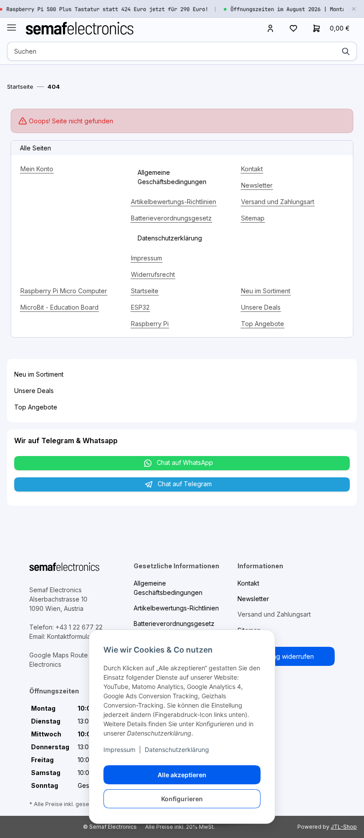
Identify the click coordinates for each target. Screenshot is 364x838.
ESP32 (140, 307)
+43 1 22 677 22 (79, 627)
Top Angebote (262, 323)
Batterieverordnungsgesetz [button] (174, 623)
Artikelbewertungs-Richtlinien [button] (176, 608)
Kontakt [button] (248, 583)
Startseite (144, 291)
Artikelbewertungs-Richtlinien (173, 201)
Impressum (119, 749)
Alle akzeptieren (182, 775)
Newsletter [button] (253, 598)
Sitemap (253, 218)
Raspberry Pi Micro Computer (63, 291)
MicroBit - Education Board (59, 307)
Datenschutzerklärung (177, 749)
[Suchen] (346, 51)
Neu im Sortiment (265, 291)
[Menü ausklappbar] (11, 23)
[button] (270, 28)
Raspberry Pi (150, 323)
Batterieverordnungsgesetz (171, 218)
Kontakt (252, 169)
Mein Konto (36, 169)
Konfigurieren (182, 799)
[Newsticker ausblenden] (354, 8)
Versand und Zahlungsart (277, 201)
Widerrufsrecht (153, 274)
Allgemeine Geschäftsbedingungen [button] (172, 177)
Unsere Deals (261, 307)
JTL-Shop (344, 826)
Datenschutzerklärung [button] (170, 238)
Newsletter (257, 185)
